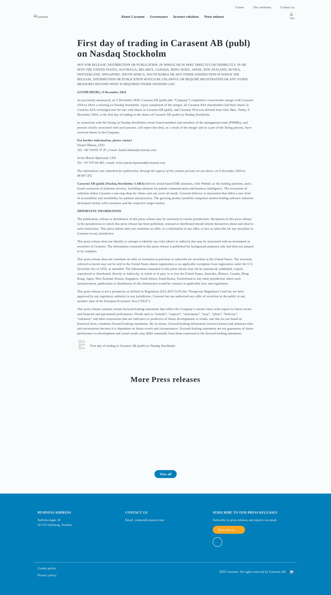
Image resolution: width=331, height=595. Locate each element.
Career (239, 7)
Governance (159, 16)
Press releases (214, 16)
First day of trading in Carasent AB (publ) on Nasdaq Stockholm (132, 345)
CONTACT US (136, 512)
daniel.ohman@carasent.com (137, 150)
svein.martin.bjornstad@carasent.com (140, 162)
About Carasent (132, 16)
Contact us (287, 7)
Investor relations (186, 16)
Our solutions (262, 7)
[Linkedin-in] (217, 542)
